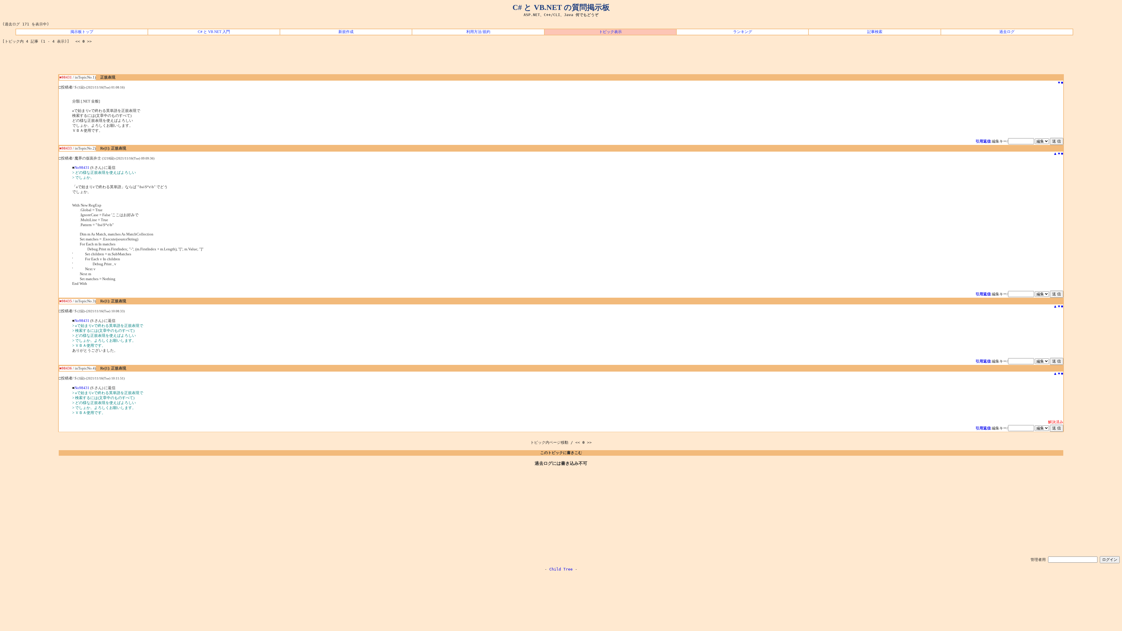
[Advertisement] (561, 61)
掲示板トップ (81, 32)
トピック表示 (610, 32)
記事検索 (874, 32)
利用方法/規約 (478, 32)
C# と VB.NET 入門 (214, 32)
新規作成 (346, 32)
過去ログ (1006, 32)
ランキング (742, 32)
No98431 (82, 168)
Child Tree (561, 569)
